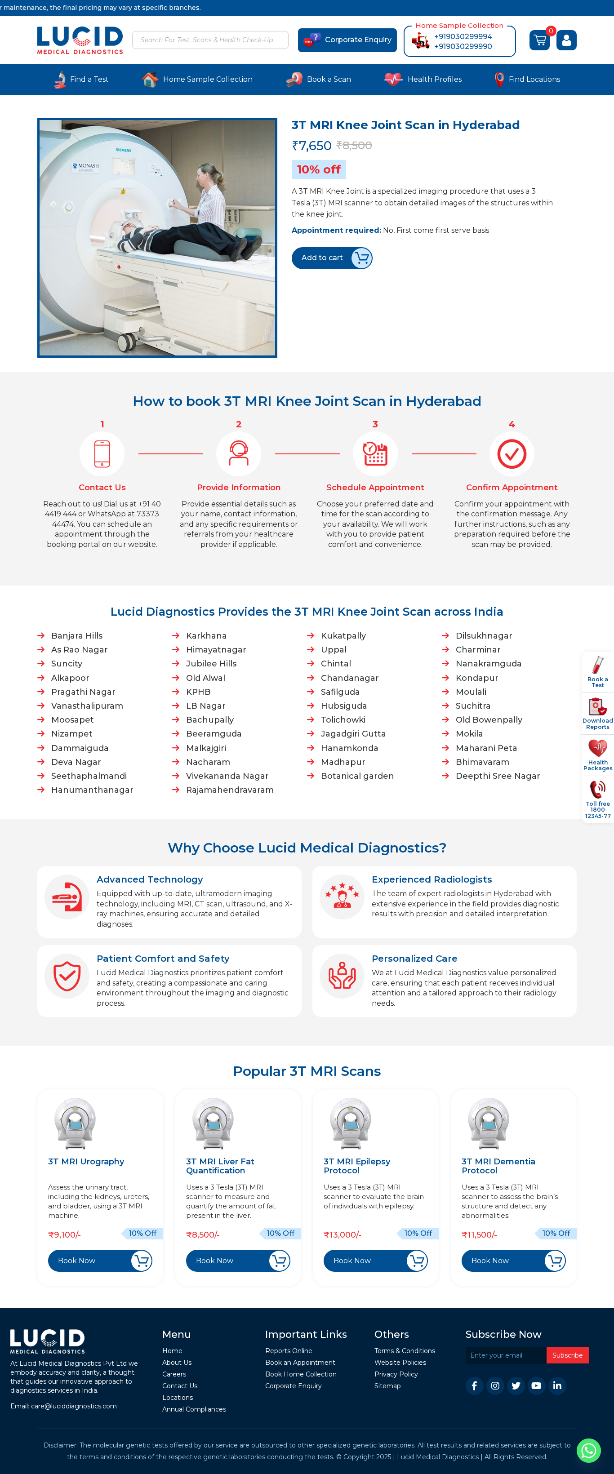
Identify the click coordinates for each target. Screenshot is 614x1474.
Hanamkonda (349, 748)
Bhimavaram (482, 762)
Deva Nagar (76, 762)
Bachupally (210, 720)
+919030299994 (463, 36)
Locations (177, 1398)
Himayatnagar (216, 650)
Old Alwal (205, 678)
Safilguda (340, 692)
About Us (176, 1363)
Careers (174, 1374)
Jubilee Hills (211, 664)
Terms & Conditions (404, 1351)
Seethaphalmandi (89, 776)
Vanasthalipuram (87, 706)
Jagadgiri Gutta (353, 734)
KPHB (198, 692)
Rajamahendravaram (230, 790)
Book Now (76, 1260)
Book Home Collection (301, 1374)
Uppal (334, 650)
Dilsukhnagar (484, 636)
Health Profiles (435, 79)
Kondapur (477, 678)
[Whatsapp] (589, 1450)
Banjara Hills (76, 636)
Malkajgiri (206, 748)
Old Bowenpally (489, 720)
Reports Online (288, 1351)
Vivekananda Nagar (227, 776)
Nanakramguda (489, 664)
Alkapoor (70, 678)
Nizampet (72, 734)
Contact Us (179, 1386)
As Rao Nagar (79, 650)
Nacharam (208, 762)
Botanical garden (357, 776)
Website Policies (400, 1363)
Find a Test (89, 79)
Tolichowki (343, 720)
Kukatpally (343, 636)
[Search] (280, 41)
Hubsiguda (344, 706)
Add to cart (322, 257)
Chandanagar (350, 678)
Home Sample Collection (208, 79)
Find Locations (534, 79)
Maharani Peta (486, 748)
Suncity (66, 664)
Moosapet (72, 720)
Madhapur (343, 762)
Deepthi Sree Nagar (498, 776)
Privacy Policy (396, 1374)
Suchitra (473, 706)
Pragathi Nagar (83, 692)
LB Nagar (206, 706)
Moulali (471, 692)
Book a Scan (329, 79)
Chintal (336, 664)
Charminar (478, 650)
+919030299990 (463, 46)
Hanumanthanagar (92, 790)
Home (172, 1351)
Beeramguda (214, 734)
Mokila (469, 734)
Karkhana (206, 636)
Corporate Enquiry (358, 40)
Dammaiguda (80, 748)
